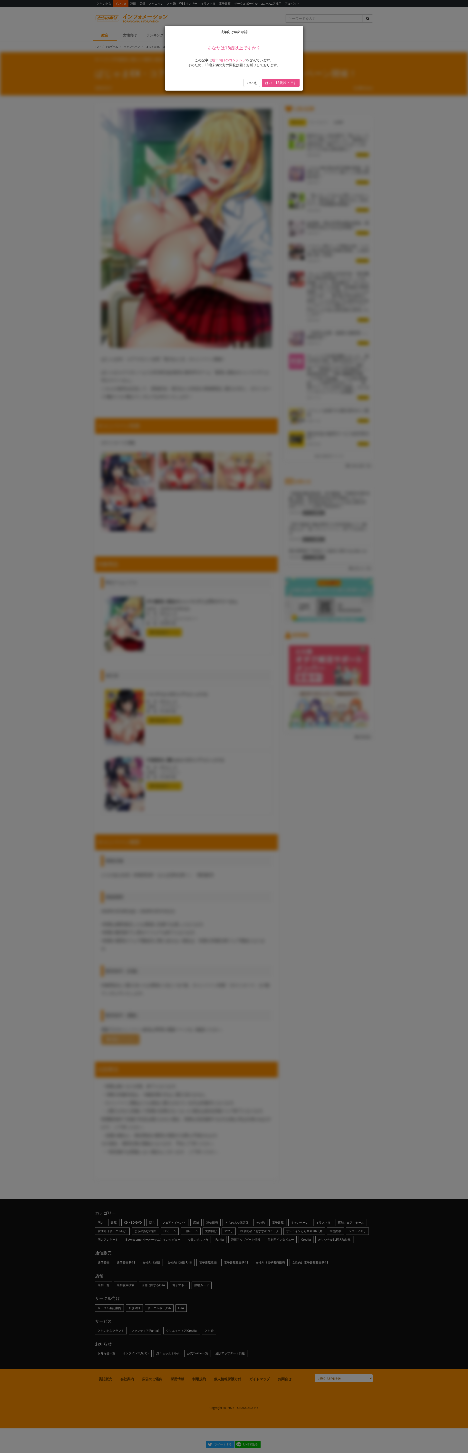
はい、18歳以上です (280, 83)
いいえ (252, 83)
